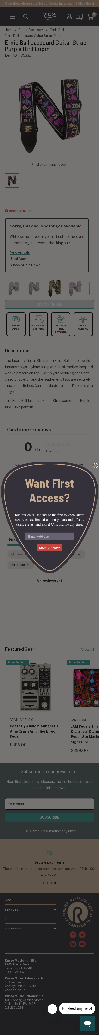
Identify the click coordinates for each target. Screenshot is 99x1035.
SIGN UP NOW (49, 548)
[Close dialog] (95, 465)
